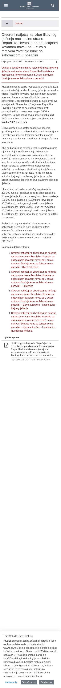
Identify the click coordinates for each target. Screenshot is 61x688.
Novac (19, 23)
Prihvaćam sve (29, 682)
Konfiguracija (11, 682)
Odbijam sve (46, 682)
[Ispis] (57, 62)
